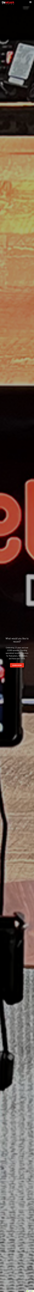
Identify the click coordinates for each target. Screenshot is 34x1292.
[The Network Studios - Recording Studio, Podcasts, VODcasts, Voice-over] (8, 4)
